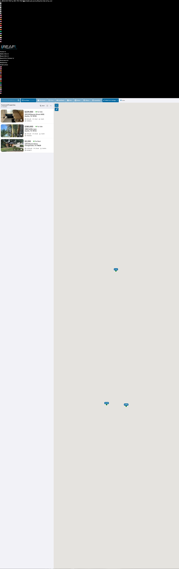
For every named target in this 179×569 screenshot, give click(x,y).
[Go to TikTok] (0, 11)
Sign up (2, 43)
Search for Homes (6, 58)
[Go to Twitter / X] (0, 7)
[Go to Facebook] (0, 3)
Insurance (3, 60)
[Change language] (1, 15)
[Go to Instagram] (0, 5)
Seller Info (3, 54)
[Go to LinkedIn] (0, 9)
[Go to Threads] (0, 13)
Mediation (3, 62)
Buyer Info (3, 56)
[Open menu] (0, 97)
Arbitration (4, 65)
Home (2, 51)
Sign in (7, 43)
